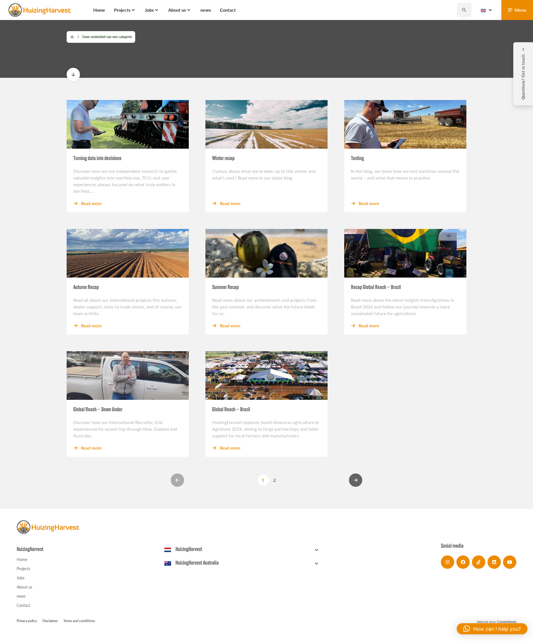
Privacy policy (27, 621)
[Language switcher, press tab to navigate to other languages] (486, 10)
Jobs (20, 577)
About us (24, 587)
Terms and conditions (79, 621)
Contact (23, 605)
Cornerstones (506, 622)
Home (22, 559)
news (21, 596)
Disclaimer (50, 621)
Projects (23, 568)
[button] (492, 628)
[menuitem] (99, 10)
